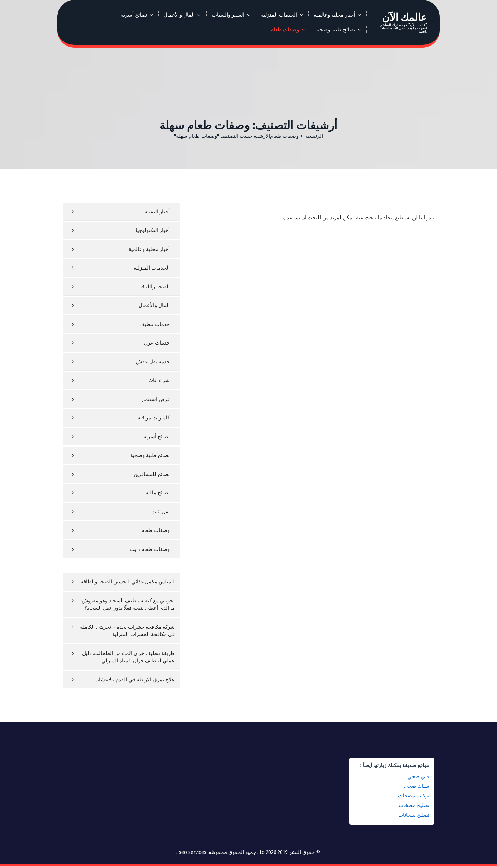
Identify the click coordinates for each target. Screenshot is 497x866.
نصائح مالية (158, 493)
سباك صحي (416, 786)
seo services (192, 852)
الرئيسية (314, 136)
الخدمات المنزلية (279, 15)
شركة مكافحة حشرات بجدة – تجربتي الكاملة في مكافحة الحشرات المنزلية (127, 631)
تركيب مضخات (413, 795)
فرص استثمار (155, 399)
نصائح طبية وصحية (335, 30)
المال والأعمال (179, 15)
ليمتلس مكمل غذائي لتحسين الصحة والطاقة (128, 582)
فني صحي (418, 776)
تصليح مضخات (414, 805)
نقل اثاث (160, 512)
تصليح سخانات (413, 815)
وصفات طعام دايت (150, 549)
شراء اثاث (159, 380)
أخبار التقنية (157, 212)
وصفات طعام (284, 30)
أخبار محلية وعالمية (334, 15)
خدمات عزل (157, 343)
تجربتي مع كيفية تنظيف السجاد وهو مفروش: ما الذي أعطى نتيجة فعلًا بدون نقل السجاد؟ (128, 604)
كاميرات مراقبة (154, 418)
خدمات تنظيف (154, 324)
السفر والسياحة (227, 15)
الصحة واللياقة (154, 287)
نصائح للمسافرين (152, 474)
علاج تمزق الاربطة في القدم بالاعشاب (134, 680)
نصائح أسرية (134, 15)
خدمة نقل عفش (153, 362)
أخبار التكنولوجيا (153, 230)
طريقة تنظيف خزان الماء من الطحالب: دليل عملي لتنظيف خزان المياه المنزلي (128, 657)
